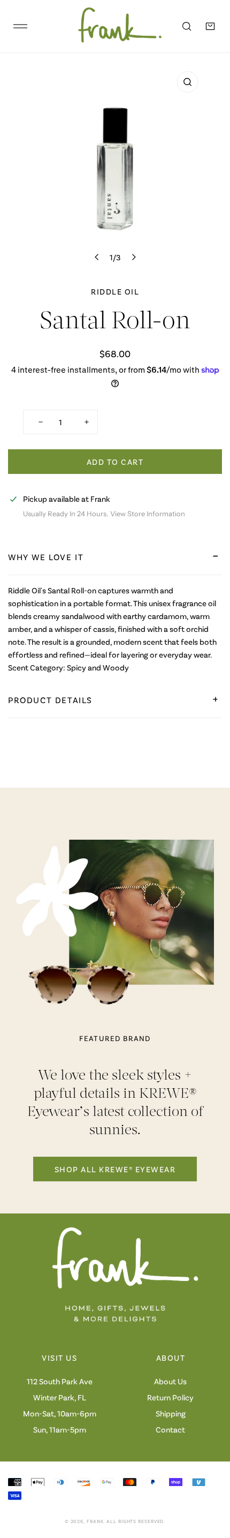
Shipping (171, 1413)
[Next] (133, 257)
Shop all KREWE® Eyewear (115, 1169)
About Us (170, 1381)
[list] (115, 167)
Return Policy (170, 1397)
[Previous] (97, 257)
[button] (210, 26)
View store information (147, 514)
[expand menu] (20, 26)
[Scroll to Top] (210, 1481)
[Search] (186, 26)
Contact (170, 1429)
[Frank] (112, 26)
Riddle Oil (115, 291)
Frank (95, 1521)
